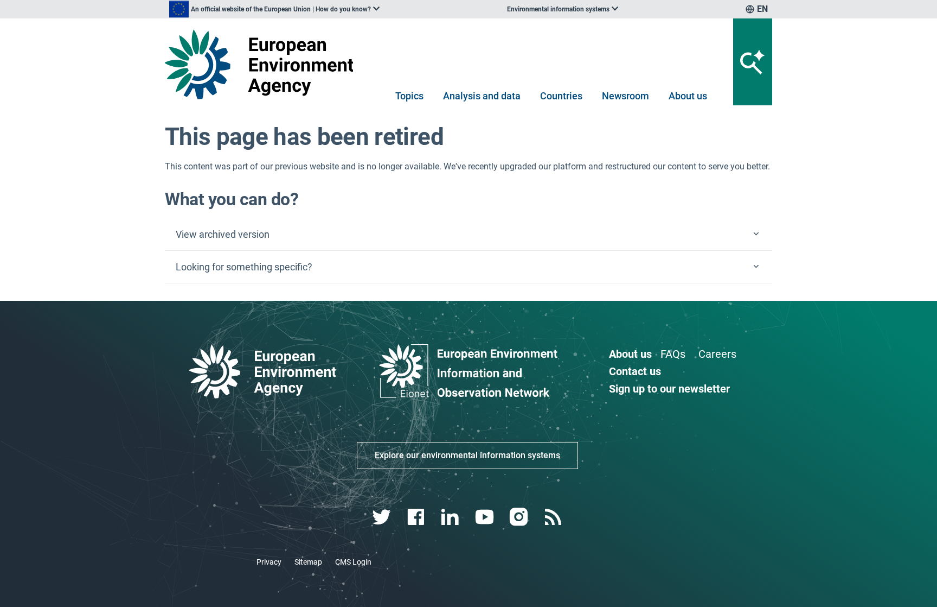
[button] (468, 234)
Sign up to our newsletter (669, 388)
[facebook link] (417, 517)
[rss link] (554, 517)
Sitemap (308, 562)
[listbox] (274, 9)
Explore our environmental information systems (467, 455)
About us (688, 96)
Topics (409, 96)
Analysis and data (482, 96)
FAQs (672, 354)
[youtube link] (485, 517)
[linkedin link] (451, 517)
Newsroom (625, 96)
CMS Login (353, 562)
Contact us (635, 371)
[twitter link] (382, 517)
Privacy (268, 562)
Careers (717, 354)
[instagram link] (520, 517)
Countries (561, 96)
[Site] (263, 64)
